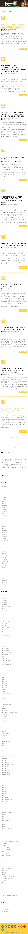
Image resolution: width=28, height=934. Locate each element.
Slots (3, 834)
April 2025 (4, 503)
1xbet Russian (5, 637)
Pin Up (3, 785)
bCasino (3, 675)
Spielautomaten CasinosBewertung (10, 841)
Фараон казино (5, 893)
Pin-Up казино (5, 797)
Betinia (3, 677)
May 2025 (4, 501)
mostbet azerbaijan (6, 756)
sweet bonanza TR (6, 849)
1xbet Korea (4, 629)
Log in (3, 905)
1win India (4, 608)
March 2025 (4, 505)
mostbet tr (4, 768)
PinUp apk (12, 161)
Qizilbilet (4, 822)
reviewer (4, 826)
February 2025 (5, 507)
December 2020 (5, 574)
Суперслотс (4, 891)
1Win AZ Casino (13, 29)
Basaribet (4, 670)
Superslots (4, 845)
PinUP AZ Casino (5, 807)
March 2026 (4, 490)
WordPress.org (5, 911)
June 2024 (4, 517)
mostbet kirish (5, 760)
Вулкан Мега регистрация (8, 876)
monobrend (4, 749)
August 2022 (4, 544)
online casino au (5, 781)
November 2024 (5, 509)
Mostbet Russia (5, 766)
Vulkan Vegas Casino (6, 864)
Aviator (3, 656)
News (3, 779)
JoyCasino (4, 727)
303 (2, 644)
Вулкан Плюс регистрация (8, 878)
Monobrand (4, 747)
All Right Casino (5, 650)
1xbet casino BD (5, 621)
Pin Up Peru (4, 795)
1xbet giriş (4, 625)
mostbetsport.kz (6, 772)
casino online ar (5, 697)
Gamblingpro (5, 720)
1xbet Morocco (5, 635)
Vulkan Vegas (5, 863)
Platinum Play (5, 810)
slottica (4, 836)
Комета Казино (5, 886)
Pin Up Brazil (5, 789)
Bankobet (4, 668)
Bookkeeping (5, 687)
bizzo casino (5, 681)
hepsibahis (4, 724)
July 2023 (4, 522)
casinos (3, 706)
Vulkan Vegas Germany (7, 868)
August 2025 (4, 495)
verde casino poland (6, 857)
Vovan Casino (5, 859)
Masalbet (4, 743)
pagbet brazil (5, 783)
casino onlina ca (5, 695)
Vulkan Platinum (5, 861)
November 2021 (5, 557)
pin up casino (5, 791)
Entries (4, 907)
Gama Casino (5, 718)
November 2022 (5, 538)
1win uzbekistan (5, 614)
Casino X (4, 700)
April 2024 (4, 519)
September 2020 (5, 578)
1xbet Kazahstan (13, 118)
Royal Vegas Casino (6, 830)
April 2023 (4, 528)
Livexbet (3, 739)
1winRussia (4, 616)
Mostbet (4, 751)
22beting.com (5, 643)
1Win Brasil (4, 602)
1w (2, 596)
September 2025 (5, 493)
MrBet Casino (5, 778)
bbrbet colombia (5, 671)
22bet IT (3, 641)
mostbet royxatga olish (7, 764)
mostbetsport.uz (6, 774)
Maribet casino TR (6, 741)
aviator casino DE (6, 660)
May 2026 (4, 486)
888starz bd (4, 646)
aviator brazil (5, 658)
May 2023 (4, 526)
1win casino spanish (6, 606)
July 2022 (4, 546)
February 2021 (5, 573)
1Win (3, 598)
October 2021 (5, 559)
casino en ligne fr (6, 693)
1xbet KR (4, 631)
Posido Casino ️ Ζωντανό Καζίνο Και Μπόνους (12, 462)
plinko (3, 814)
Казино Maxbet (5, 884)
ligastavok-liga (5, 735)
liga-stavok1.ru (5, 733)
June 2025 (4, 499)
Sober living (4, 839)
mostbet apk (5, 753)
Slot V (3, 832)
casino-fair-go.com (6, 704)
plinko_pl (4, 816)
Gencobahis (4, 722)
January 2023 (4, 534)
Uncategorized (13, 247)
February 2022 (5, 555)
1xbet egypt (4, 623)
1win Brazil (4, 604)
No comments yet (6, 30)
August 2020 (4, 580)
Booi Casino (4, 683)
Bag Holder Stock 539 (7, 664)
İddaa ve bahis (5, 726)
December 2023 (5, 520)
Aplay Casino (5, 654)
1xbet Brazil (4, 619)
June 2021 (4, 567)
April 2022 (4, 551)
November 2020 (5, 576)
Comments (5, 909)
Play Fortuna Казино (7, 812)
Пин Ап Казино (5, 888)
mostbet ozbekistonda (15, 204)
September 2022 (5, 542)
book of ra (4, 685)
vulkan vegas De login (15, 331)
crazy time (4, 710)
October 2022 (5, 540)
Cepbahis (4, 708)
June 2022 (4, 548)
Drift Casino (4, 714)
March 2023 (4, 530)
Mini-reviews (4, 745)
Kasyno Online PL (6, 729)
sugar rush (4, 843)
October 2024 (5, 511)
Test (3, 851)
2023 (6, 11)
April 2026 (4, 488)
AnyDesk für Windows (7, 652)
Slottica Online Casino (7, 837)
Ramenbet (4, 824)
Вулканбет (4, 880)
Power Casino (5, 818)
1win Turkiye (4, 612)
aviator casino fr (6, 662)
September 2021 (5, 561)
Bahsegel (4, 666)
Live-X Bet (4, 737)
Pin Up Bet (4, 787)
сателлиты (4, 889)
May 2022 (4, 549)
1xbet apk (4, 617)
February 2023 (5, 532)
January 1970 (4, 584)
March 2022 (4, 553)
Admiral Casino (5, 648)
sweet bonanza (5, 847)
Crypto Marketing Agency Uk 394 (9, 712)
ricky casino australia (7, 828)
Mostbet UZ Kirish (14, 412)
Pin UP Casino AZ (5, 793)
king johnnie (4, 731)
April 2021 (4, 571)
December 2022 (5, 536)
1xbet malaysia (5, 633)
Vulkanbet (4, 872)
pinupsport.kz (5, 808)
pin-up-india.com (5, 801)
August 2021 (4, 563)
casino (11, 374)
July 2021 (4, 565)
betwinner (4, 679)
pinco (3, 803)
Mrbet (3, 776)
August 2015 (4, 582)
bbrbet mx (4, 673)
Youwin (3, 874)
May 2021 (4, 569)
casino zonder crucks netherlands (10, 702)
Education (4, 716)
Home (2, 11)
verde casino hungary (7, 855)
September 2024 (5, 513)
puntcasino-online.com (7, 820)
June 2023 (4, 524)
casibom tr (4, 689)
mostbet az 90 (13, 288)
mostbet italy (5, 758)
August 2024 (4, 515)
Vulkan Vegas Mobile (6, 870)
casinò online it (5, 698)
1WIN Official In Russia (14, 73)
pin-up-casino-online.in (7, 799)
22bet (3, 639)
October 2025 (5, 491)
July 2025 (4, 497)
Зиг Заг (3, 882)
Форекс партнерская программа (9, 895)
